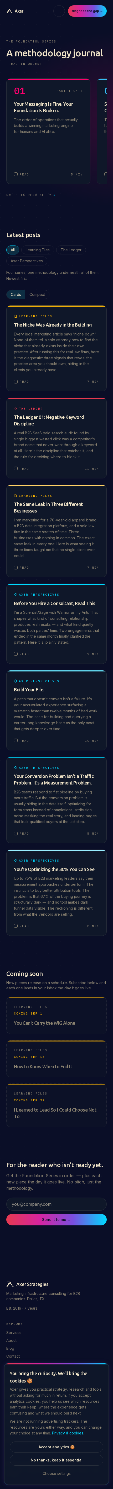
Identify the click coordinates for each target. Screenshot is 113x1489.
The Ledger (71, 250)
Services (14, 1332)
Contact (13, 1356)
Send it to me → (56, 1219)
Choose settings (57, 1473)
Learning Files (38, 250)
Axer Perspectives (27, 261)
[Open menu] (59, 11)
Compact (37, 294)
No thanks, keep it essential (57, 1460)
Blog (10, 1348)
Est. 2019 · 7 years (21, 1308)
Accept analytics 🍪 (57, 1447)
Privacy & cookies (67, 1433)
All (13, 250)
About (11, 1340)
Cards (16, 294)
